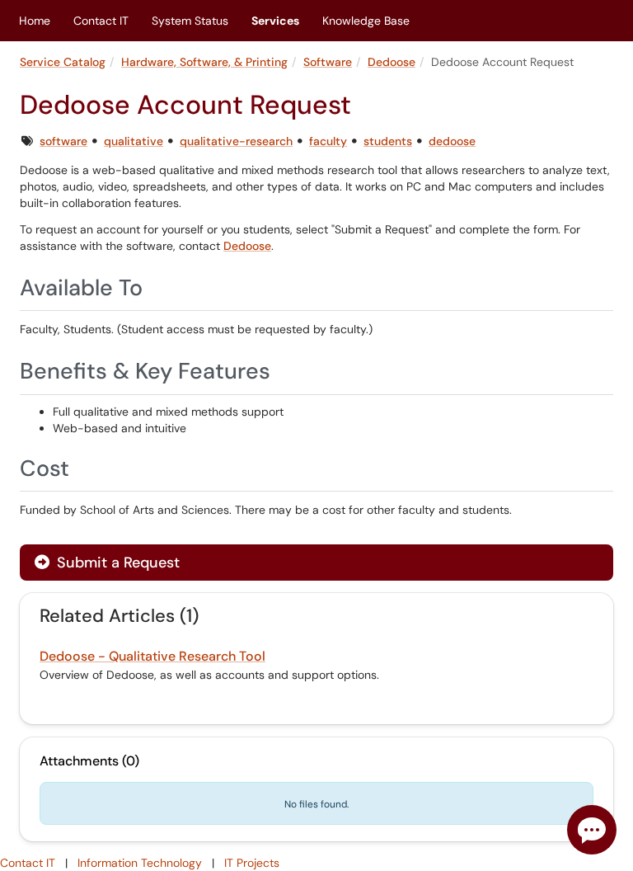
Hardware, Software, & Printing (204, 61)
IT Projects (251, 862)
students (387, 141)
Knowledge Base (366, 20)
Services (275, 20)
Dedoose (391, 61)
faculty (328, 141)
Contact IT (101, 20)
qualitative (133, 141)
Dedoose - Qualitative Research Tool (152, 656)
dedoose (452, 141)
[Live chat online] (592, 830)
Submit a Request (116, 562)
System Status (190, 20)
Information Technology (139, 862)
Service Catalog (63, 61)
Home (34, 20)
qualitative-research (236, 141)
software (63, 141)
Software (327, 61)
